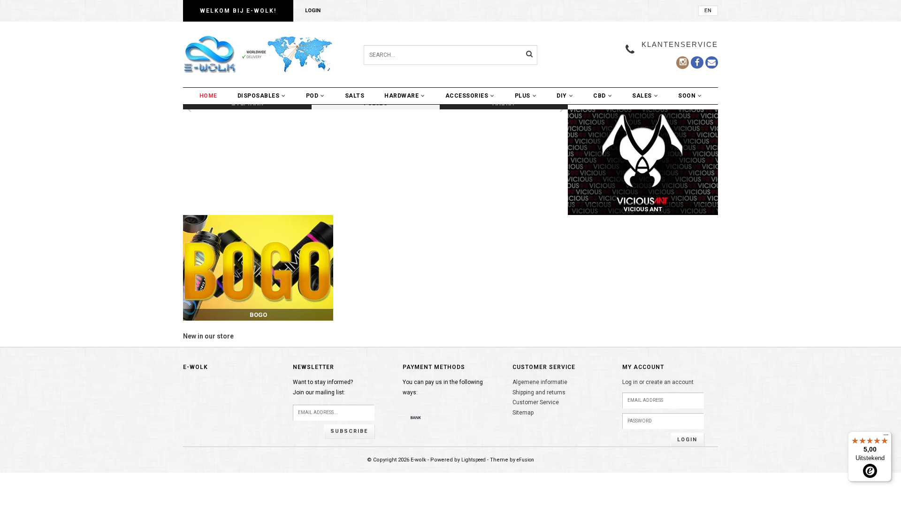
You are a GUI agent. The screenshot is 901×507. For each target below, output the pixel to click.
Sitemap (523, 412)
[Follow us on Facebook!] (711, 62)
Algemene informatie (539, 382)
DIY (562, 95)
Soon (686, 95)
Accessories (467, 95)
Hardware (401, 95)
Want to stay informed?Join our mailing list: (323, 387)
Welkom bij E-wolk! (238, 11)
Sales (642, 95)
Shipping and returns (538, 392)
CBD (599, 95)
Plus (522, 95)
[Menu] (886, 437)
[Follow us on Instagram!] (682, 62)
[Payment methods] (416, 417)
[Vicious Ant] (643, 162)
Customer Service (535, 402)
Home (208, 95)
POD (312, 95)
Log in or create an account (658, 382)
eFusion (525, 459)
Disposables (258, 95)
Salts (355, 95)
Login (313, 11)
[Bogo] (258, 268)
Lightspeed (473, 459)
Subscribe (349, 431)
